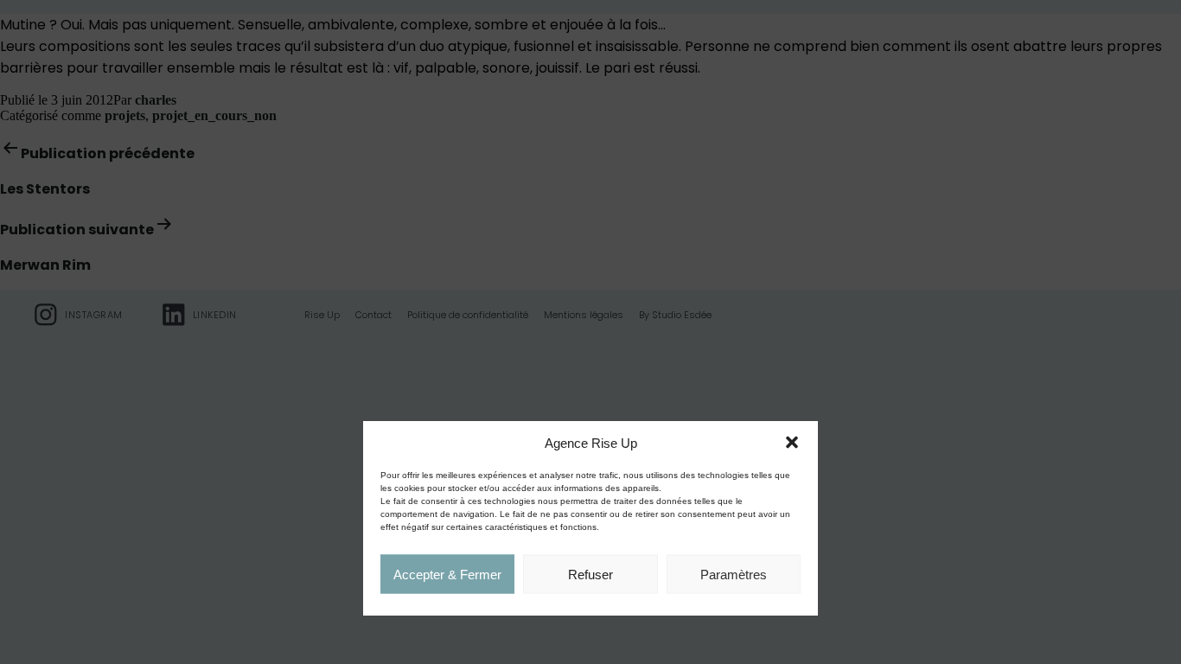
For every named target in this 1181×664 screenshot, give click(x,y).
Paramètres (733, 573)
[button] (792, 442)
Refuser (590, 573)
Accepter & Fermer (447, 573)
